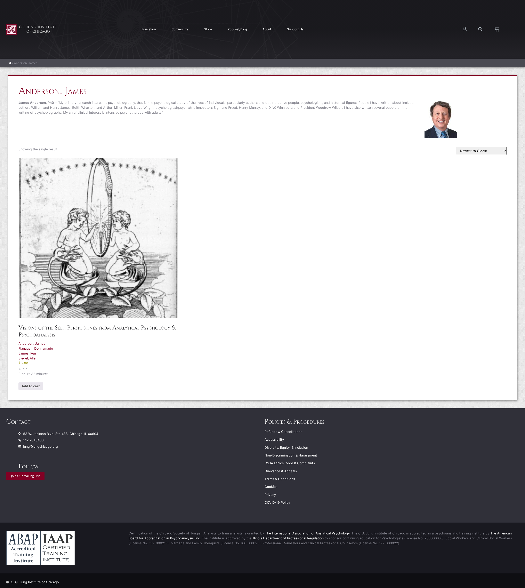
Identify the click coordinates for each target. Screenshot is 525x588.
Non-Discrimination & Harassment (291, 455)
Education (149, 29)
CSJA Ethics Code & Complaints (290, 463)
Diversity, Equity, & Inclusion (286, 447)
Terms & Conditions (280, 479)
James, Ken (27, 353)
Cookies (271, 487)
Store (208, 29)
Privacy (270, 495)
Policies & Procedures (294, 421)
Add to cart (31, 386)
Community (179, 29)
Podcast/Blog (237, 29)
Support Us (295, 29)
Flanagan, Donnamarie (35, 348)
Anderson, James (31, 343)
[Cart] (496, 29)
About (266, 29)
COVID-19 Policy (277, 502)
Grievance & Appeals (281, 471)
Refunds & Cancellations (283, 432)
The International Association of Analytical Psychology (307, 533)
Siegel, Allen (27, 358)
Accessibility (274, 439)
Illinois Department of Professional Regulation (288, 538)
